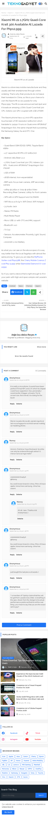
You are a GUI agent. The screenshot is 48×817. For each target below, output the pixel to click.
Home (3, 13)
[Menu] (3, 4)
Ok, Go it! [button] (8, 812)
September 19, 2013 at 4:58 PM (19, 566)
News (21, 286)
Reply (12, 404)
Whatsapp (33, 292)
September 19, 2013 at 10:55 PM (27, 504)
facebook (13, 733)
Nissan (22, 769)
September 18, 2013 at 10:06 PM (19, 380)
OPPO (30, 769)
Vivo (3, 777)
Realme (5, 773)
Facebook (18, 292)
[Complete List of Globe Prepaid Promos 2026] (8, 711)
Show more (41, 347)
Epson (41, 756)
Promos (29, 286)
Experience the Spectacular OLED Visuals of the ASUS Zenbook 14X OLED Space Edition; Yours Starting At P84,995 (31, 677)
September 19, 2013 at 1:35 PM (19, 471)
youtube (38, 739)
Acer (3, 756)
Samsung (14, 773)
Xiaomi (10, 13)
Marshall (37, 765)
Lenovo (16, 765)
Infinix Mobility (37, 760)
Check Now (6, 807)
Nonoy (12, 441)
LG (9, 765)
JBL (3, 765)
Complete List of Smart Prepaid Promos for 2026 (28, 686)
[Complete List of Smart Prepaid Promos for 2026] (8, 688)
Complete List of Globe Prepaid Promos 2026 (28, 709)
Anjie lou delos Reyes (22, 334)
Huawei (26, 760)
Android (12, 286)
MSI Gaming (26, 765)
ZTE (18, 777)
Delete (19, 404)
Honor (18, 760)
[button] (40, 3)
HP (12, 760)
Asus (18, 756)
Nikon (14, 769)
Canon (25, 756)
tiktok (37, 733)
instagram (13, 739)
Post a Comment (24, 625)
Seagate (24, 773)
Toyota (40, 773)
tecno (25, 777)
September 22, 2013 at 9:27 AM (19, 589)
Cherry (33, 756)
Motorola (5, 769)
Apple (11, 756)
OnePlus (38, 769)
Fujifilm (4, 760)
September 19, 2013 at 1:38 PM (19, 531)
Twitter (27, 292)
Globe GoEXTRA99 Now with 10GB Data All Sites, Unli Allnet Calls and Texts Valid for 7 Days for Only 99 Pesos (30, 700)
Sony (32, 773)
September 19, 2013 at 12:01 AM (19, 415)
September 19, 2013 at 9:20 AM (19, 443)
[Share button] (40, 292)
